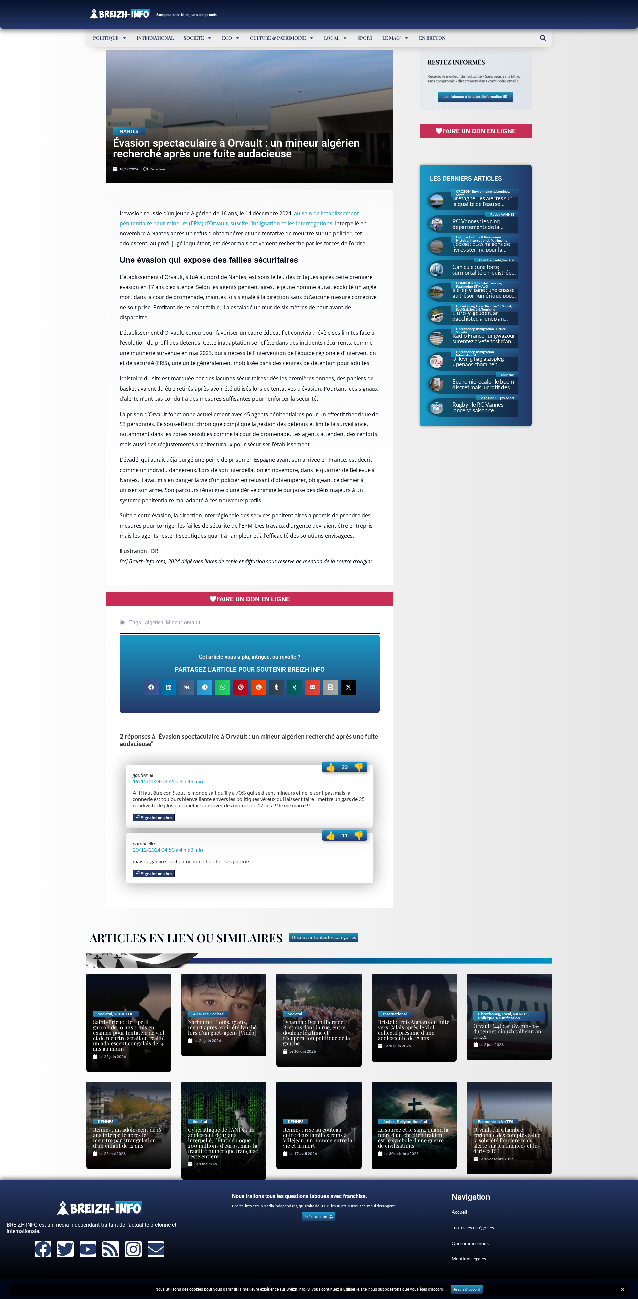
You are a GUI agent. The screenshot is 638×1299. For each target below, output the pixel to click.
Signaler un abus (156, 817)
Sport (364, 38)
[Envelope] (156, 1249)
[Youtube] (88, 1249)
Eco (227, 38)
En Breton (432, 38)
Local (331, 38)
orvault (192, 622)
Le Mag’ (391, 38)
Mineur (174, 622)
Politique (106, 38)
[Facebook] (43, 1249)
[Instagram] (133, 1249)
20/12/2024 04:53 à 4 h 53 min (168, 849)
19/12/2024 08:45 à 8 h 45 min (168, 781)
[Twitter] (65, 1249)
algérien (154, 622)
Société (194, 38)
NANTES (129, 131)
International (155, 38)
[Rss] (110, 1249)
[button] (542, 37)
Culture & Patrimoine (278, 38)
